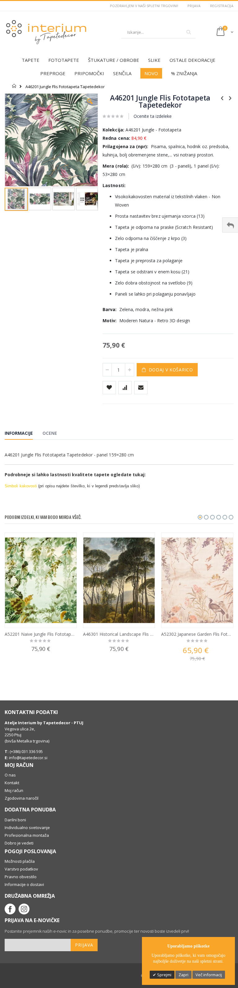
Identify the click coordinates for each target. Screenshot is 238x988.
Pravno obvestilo (21, 876)
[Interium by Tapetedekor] (46, 32)
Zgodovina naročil (21, 798)
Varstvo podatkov (21, 869)
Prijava (194, 5)
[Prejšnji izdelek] (222, 97)
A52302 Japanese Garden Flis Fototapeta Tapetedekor (197, 634)
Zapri (183, 974)
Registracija (221, 5)
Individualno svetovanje (27, 827)
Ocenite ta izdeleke (153, 116)
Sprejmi (163, 974)
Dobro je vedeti (19, 843)
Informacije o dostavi (24, 884)
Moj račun (14, 790)
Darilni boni (15, 820)
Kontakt (12, 782)
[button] (90, 106)
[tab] (23, 434)
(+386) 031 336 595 (26, 751)
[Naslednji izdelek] (230, 97)
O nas (10, 775)
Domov (14, 86)
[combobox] (158, 32)
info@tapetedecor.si (28, 757)
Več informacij (209, 974)
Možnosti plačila (20, 861)
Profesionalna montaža (27, 835)
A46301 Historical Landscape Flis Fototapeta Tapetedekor (119, 634)
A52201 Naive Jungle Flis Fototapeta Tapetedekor (41, 634)
